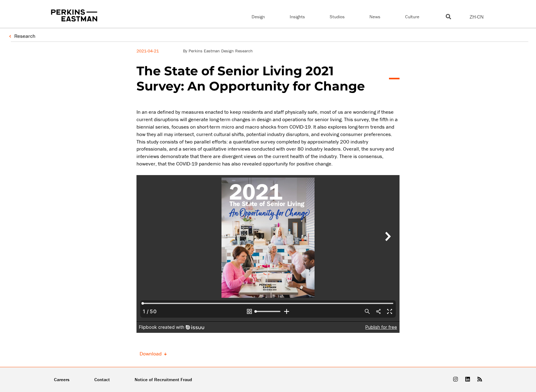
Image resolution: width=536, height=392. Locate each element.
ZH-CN (477, 16)
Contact (102, 379)
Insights (297, 17)
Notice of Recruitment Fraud (163, 379)
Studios (337, 17)
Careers (61, 379)
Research (24, 36)
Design (258, 17)
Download (151, 353)
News (374, 17)
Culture (412, 17)
